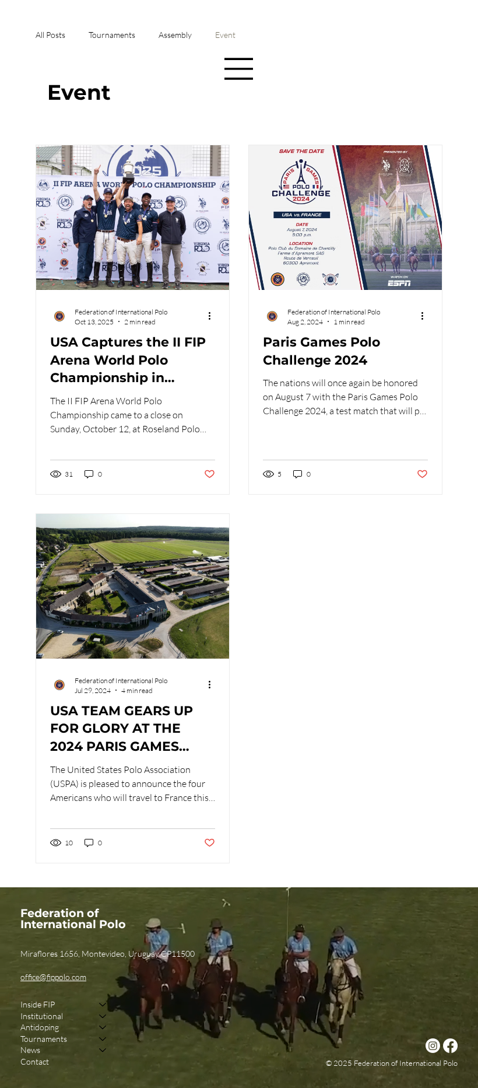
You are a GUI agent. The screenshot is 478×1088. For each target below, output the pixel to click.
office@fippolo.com (53, 977)
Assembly (175, 35)
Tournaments (112, 35)
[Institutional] (103, 1016)
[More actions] (213, 316)
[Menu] (239, 68)
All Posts (50, 35)
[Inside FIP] (103, 1004)
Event (225, 35)
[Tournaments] (103, 1039)
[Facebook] (450, 1045)
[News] (103, 1050)
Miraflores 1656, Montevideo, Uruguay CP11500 (107, 953)
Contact (34, 1061)
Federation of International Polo (73, 918)
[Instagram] (433, 1045)
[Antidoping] (103, 1027)
